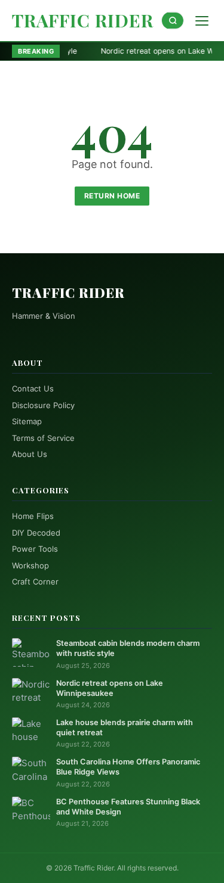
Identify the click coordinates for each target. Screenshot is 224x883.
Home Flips (33, 516)
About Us (29, 454)
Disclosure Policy (43, 405)
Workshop (30, 565)
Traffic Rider (83, 20)
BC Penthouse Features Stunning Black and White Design (128, 806)
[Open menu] (202, 21)
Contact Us (33, 388)
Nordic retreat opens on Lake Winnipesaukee (109, 688)
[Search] (172, 21)
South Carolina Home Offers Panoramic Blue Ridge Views (128, 766)
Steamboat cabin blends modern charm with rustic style (128, 648)
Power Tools (35, 549)
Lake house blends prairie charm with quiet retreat (124, 727)
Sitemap (27, 421)
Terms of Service (43, 438)
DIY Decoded (36, 532)
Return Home (112, 195)
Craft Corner (35, 581)
